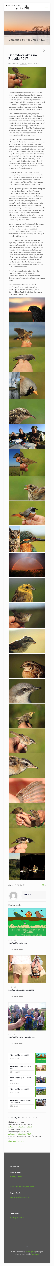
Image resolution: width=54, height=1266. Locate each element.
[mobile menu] (46, 7)
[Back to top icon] (27, 1246)
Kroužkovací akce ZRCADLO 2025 (21, 990)
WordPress (35, 1254)
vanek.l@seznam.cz (17, 1218)
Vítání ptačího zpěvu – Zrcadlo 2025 (21, 1037)
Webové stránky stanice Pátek (20, 1134)
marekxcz (23, 63)
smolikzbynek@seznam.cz (20, 1197)
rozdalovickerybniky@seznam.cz (22, 1187)
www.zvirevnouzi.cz (17, 1141)
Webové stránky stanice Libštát (21, 1127)
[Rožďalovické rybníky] (18, 7)
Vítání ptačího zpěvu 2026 (17, 943)
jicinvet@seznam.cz (17, 1177)
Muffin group (30, 1252)
